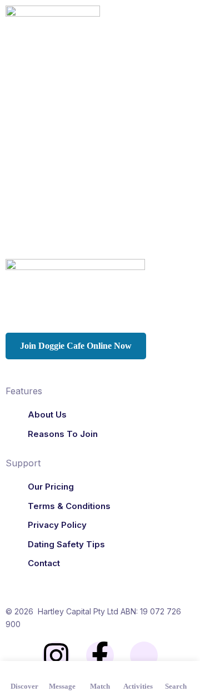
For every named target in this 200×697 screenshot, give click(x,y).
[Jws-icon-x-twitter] (144, 655)
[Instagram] (56, 655)
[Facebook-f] (100, 655)
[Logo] (53, 23)
